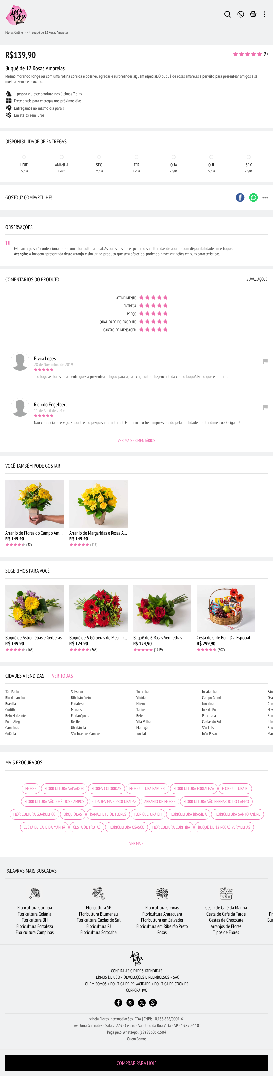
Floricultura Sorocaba (98, 932)
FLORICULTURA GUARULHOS (34, 814)
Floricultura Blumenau (98, 914)
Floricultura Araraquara (162, 914)
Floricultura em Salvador (162, 920)
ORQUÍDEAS (73, 814)
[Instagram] (130, 1006)
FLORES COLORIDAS (106, 788)
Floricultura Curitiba (34, 907)
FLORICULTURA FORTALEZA (194, 788)
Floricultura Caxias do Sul (99, 920)
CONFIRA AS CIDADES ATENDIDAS (136, 971)
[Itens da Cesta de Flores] (253, 15)
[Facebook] (118, 1006)
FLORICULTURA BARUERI (147, 788)
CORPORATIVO (136, 990)
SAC (176, 977)
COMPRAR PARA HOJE (137, 1063)
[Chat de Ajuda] (241, 13)
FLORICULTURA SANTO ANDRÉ (237, 814)
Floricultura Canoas (162, 907)
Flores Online (14, 32)
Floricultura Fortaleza (34, 926)
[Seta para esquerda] (6, 133)
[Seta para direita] (266, 133)
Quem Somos (136, 1039)
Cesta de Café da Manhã (226, 907)
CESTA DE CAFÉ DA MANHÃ (44, 827)
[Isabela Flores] (136, 958)
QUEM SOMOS (96, 984)
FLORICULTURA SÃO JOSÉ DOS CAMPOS (54, 801)
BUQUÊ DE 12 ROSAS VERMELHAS (224, 827)
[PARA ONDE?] (228, 15)
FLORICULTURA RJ (235, 788)
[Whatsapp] (153, 1006)
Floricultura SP (98, 907)
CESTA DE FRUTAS (87, 827)
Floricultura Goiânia (34, 914)
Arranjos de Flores (226, 926)
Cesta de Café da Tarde (226, 914)
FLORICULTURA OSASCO (126, 827)
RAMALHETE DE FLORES (108, 814)
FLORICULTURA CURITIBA (171, 827)
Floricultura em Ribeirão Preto (162, 926)
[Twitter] (142, 1003)
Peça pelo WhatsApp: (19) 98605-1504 (136, 1032)
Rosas (162, 932)
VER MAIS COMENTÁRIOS (136, 440)
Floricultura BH (35, 920)
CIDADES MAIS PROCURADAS (114, 801)
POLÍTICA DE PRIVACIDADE (130, 984)
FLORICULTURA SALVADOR (64, 788)
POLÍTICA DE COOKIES (171, 984)
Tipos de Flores (226, 932)
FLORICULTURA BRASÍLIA (188, 814)
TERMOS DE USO (107, 977)
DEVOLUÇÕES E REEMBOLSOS (146, 977)
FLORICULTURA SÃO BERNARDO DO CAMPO (216, 801)
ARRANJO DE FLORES (160, 801)
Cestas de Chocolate (226, 920)
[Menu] (264, 15)
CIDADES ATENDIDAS (39, 675)
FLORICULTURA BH (148, 814)
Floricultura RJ (98, 926)
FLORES (31, 788)
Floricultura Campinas (35, 932)
